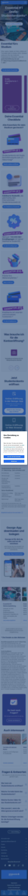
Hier (5, 449)
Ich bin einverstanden (14, 456)
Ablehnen (14, 461)
